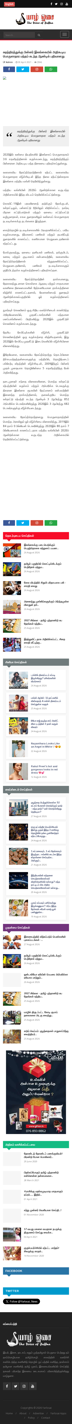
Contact (45, 1417)
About (22, 1413)
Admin (9, 62)
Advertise (38, 1413)
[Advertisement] (36, 467)
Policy (31, 1417)
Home (9, 1413)
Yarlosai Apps (58, 1413)
